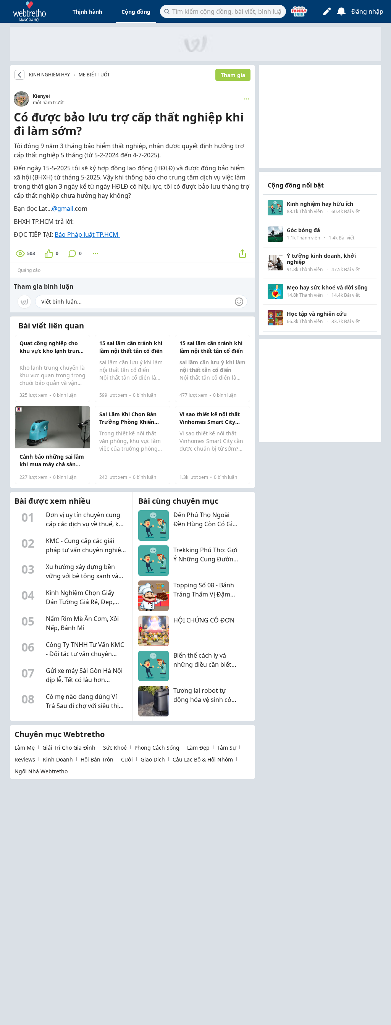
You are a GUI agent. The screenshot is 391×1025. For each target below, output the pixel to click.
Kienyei (41, 96)
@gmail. (63, 208)
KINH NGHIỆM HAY (49, 75)
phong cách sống (156, 747)
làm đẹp (198, 747)
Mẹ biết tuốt (94, 74)
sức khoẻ (115, 747)
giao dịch (153, 759)
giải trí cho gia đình (68, 747)
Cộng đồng (135, 11)
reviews (25, 759)
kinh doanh (58, 759)
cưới (127, 759)
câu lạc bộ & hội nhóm (203, 759)
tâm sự (226, 747)
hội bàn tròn (97, 759)
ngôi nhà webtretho (41, 771)
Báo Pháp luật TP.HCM (87, 234)
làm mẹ (25, 747)
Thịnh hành (87, 11)
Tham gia (233, 75)
